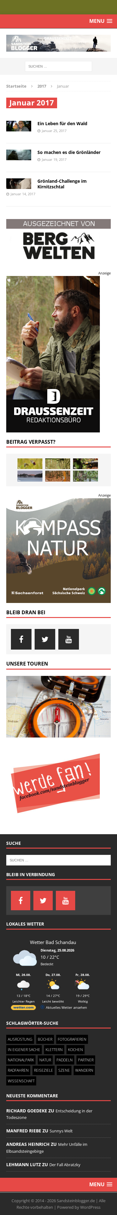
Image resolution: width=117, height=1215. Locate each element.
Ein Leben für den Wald (62, 123)
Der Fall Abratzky (64, 1164)
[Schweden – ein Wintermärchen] (29, 476)
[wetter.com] (23, 1008)
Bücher (45, 1039)
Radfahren (18, 1070)
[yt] (68, 639)
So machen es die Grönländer (68, 152)
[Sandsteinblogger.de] (58, 43)
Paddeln (64, 1060)
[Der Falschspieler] (29, 463)
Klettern (54, 1049)
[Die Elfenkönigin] (57, 463)
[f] (21, 639)
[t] (45, 639)
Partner (86, 1060)
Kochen (75, 1049)
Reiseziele (43, 1070)
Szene (64, 1070)
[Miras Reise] (85, 476)
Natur (45, 1060)
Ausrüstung (20, 1039)
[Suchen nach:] (58, 66)
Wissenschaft (21, 1080)
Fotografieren (72, 1039)
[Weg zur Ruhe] (57, 476)
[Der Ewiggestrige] (85, 463)
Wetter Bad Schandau (53, 942)
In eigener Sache (24, 1049)
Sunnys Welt (61, 1131)
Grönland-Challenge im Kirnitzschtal (62, 184)
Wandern (84, 1070)
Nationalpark (21, 1060)
